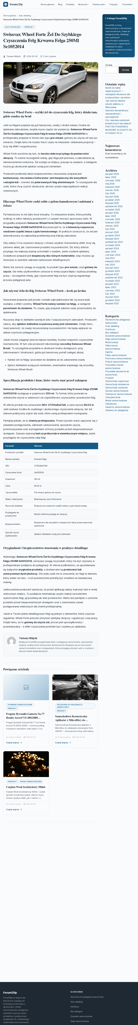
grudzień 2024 (112, 235)
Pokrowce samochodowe (118, 358)
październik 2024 (114, 242)
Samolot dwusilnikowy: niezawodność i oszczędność (117, 113)
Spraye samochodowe (116, 390)
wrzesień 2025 (112, 209)
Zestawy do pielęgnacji (116, 410)
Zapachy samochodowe (117, 407)
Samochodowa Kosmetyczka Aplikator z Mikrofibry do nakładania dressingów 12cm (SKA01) (71, 721)
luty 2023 (110, 293)
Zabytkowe (111, 403)
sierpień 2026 (112, 174)
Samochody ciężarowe (117, 381)
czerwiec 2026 (112, 180)
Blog (60, 4)
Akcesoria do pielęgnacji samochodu (69, 706)
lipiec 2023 (110, 287)
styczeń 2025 (112, 232)
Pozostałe (127, 4)
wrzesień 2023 (112, 280)
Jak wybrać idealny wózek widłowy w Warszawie (115, 104)
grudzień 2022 (112, 300)
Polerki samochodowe (116, 361)
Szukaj (108, 65)
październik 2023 (114, 277)
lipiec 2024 (110, 251)
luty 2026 (110, 193)
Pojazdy (113, 4)
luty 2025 (110, 229)
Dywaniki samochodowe (20, 705)
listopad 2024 (112, 238)
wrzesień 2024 (112, 245)
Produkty (70, 4)
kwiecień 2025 (112, 222)
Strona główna (47, 4)
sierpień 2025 (112, 212)
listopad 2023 (112, 274)
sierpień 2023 (112, 284)
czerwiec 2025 (112, 219)
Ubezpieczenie (112, 397)
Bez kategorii (111, 332)
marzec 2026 (112, 190)
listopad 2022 (112, 303)
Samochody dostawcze (117, 384)
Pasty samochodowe (116, 355)
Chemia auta (99, 4)
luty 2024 (110, 264)
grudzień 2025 (112, 200)
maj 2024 (110, 258)
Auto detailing (12, 27)
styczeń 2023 (112, 297)
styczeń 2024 (112, 267)
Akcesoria (82, 4)
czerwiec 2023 (112, 290)
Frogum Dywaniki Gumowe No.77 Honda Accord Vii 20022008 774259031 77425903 (25, 717)
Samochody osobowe (116, 387)
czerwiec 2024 (112, 255)
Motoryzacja (111, 342)
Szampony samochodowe (118, 394)
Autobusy (110, 329)
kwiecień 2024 (112, 261)
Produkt (29, 27)
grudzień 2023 (112, 271)
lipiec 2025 (110, 216)
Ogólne (109, 352)
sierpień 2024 (112, 248)
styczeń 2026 (112, 196)
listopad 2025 (112, 203)
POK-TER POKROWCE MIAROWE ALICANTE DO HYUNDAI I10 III (118, 129)
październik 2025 (114, 206)
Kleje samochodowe (115, 339)
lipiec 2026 (110, 177)
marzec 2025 (112, 225)
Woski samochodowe (31, 782)
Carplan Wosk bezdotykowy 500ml (25, 787)
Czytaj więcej (12, 742)
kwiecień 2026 (112, 187)
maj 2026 (110, 183)
